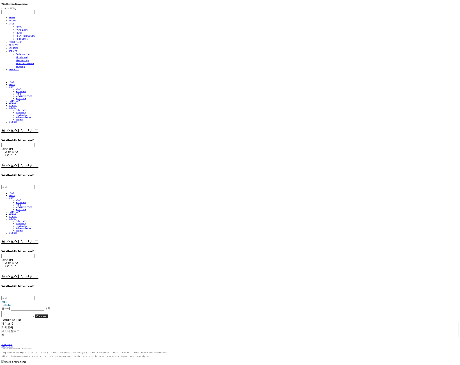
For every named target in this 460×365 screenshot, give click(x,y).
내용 (47, 308)
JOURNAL (13, 48)
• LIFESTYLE (22, 38)
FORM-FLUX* (15, 42)
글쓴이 (5, 308)
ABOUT (12, 20)
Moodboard (21, 57)
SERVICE (13, 51)
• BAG (19, 26)
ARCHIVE (13, 45)
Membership (22, 60)
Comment (41, 316)
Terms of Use (6, 344)
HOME (12, 17)
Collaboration (23, 54)
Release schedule (25, 63)
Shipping (20, 66)
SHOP (11, 23)
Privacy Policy (7, 347)
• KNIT (19, 32)
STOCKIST (14, 69)
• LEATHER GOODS (25, 35)
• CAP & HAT (22, 29)
